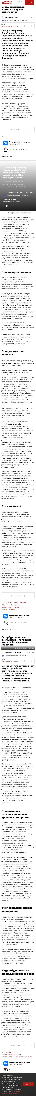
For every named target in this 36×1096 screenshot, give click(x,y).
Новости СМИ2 (7, 156)
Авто (15, 603)
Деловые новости (7, 607)
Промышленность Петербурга (11, 1054)
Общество (5, 605)
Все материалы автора (9, 26)
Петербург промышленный (24, 1057)
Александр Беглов (18, 717)
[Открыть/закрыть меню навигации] (19, 2)
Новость (9, 603)
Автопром (23, 603)
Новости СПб (19, 607)
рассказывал (29, 584)
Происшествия (15, 605)
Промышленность (7, 1057)
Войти (29, 2)
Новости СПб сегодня (8, 609)
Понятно (28, 1084)
